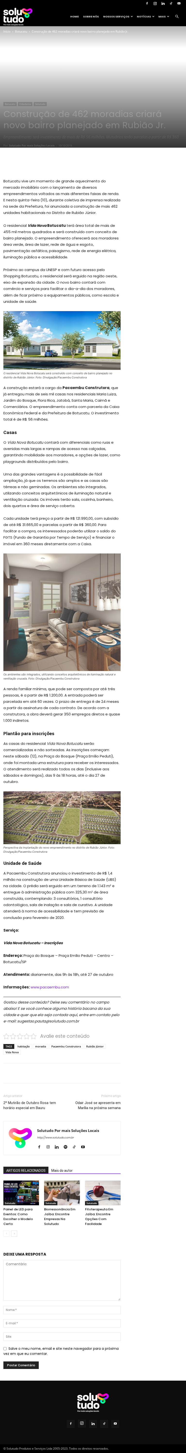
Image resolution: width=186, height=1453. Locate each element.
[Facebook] (147, 3)
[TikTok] (171, 3)
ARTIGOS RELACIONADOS (26, 1171)
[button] (177, 16)
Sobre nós (91, 16)
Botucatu (21, 31)
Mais (162, 16)
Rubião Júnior (95, 1046)
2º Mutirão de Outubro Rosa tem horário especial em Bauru (29, 1105)
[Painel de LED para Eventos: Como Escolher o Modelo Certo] (21, 1193)
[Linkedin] (163, 3)
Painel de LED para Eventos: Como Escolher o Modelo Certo (18, 1216)
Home (74, 16)
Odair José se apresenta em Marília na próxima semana (98, 1105)
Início (6, 31)
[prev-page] (6, 1234)
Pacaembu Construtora (66, 1046)
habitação (23, 1046)
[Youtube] (179, 3)
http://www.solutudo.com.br (55, 1137)
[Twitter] (48, 164)
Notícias (144, 16)
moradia (40, 1046)
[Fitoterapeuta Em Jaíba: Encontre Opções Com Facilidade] (103, 1193)
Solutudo (40, 104)
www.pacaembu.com (50, 987)
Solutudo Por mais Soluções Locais (31, 145)
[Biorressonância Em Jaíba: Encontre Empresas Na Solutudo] (62, 1193)
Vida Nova (12, 1052)
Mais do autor (62, 1171)
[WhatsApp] (70, 164)
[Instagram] (155, 3)
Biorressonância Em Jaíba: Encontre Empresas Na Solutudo (59, 1216)
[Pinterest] (59, 164)
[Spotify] (67, 1147)
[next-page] (14, 1234)
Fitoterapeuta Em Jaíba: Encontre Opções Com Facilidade (99, 1216)
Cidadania (25, 104)
